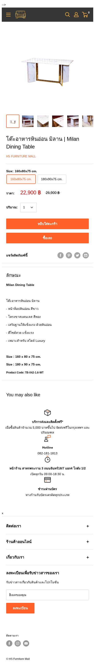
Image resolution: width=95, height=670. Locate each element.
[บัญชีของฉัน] (76, 14)
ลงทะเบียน (20, 608)
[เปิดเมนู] (8, 14)
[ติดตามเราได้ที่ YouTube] (26, 643)
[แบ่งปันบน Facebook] (60, 255)
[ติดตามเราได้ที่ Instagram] (18, 643)
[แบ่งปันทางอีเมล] (86, 255)
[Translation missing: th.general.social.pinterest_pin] (69, 255)
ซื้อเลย (47, 238)
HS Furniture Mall (21, 156)
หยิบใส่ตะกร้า (47, 224)
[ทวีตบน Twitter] (77, 255)
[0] (85, 14)
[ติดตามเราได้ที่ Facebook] (9, 643)
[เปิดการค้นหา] (67, 14)
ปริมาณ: (12, 207)
